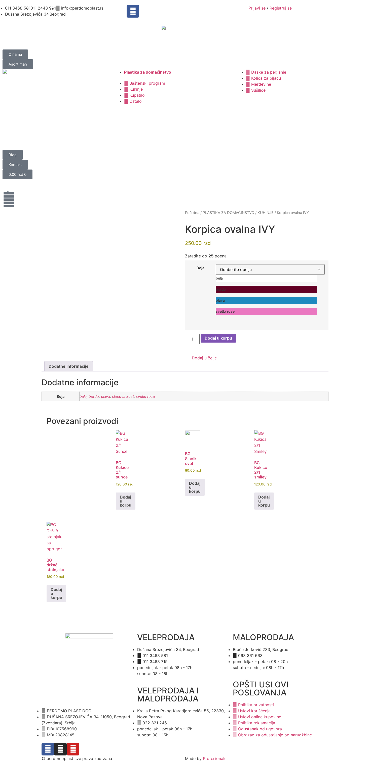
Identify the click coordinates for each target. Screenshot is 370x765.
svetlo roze (145, 396)
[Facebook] (133, 11)
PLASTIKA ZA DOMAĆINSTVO (228, 212)
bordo (94, 396)
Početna (192, 212)
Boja (200, 268)
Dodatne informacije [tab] (69, 366)
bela (83, 396)
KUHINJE (265, 212)
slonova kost (123, 396)
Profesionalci (215, 758)
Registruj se (281, 8)
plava (105, 396)
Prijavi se (257, 8)
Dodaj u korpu (218, 338)
